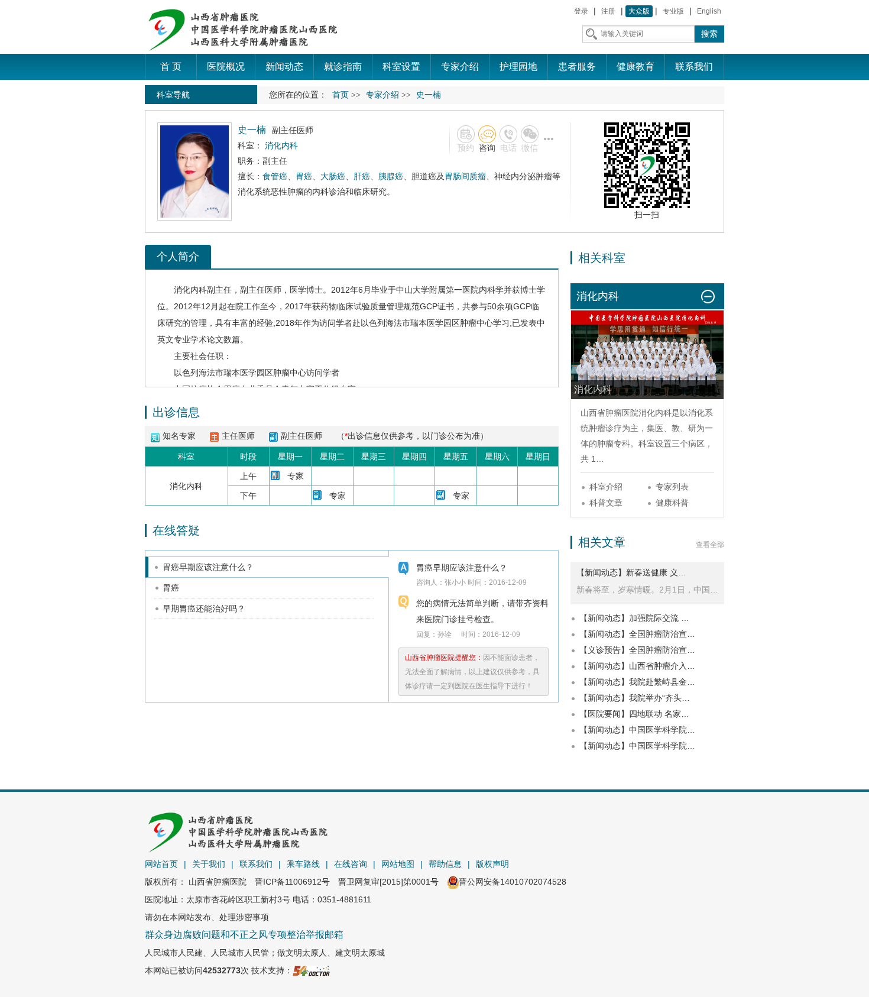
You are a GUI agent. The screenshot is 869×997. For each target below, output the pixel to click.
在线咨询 (350, 864)
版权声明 (492, 864)
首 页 (170, 66)
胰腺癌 (390, 176)
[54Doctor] (311, 970)
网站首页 (161, 864)
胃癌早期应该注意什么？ (208, 567)
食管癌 (274, 176)
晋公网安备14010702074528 (512, 881)
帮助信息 (445, 864)
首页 (340, 94)
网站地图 (397, 864)
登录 (581, 11)
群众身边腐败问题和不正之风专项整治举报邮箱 (244, 935)
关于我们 (208, 864)
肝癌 (362, 176)
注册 (608, 11)
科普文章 (605, 502)
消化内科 (190, 289)
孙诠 (444, 634)
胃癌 (304, 176)
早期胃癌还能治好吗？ (204, 608)
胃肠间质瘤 (465, 176)
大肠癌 (332, 176)
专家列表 (672, 486)
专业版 (673, 11)
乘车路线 (303, 864)
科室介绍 (605, 486)
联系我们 (256, 864)
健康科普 (672, 502)
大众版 (639, 11)
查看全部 (710, 544)
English (709, 11)
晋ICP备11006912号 (292, 881)
